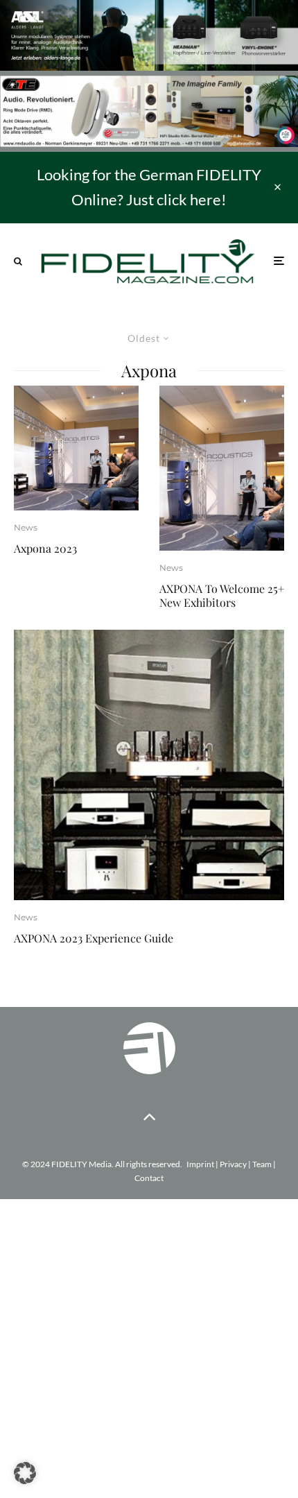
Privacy (233, 1164)
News (25, 527)
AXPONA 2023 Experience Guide (93, 938)
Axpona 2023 (45, 548)
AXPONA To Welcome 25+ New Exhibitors (221, 595)
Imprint (200, 1164)
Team (262, 1164)
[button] (25, 1473)
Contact (149, 1178)
